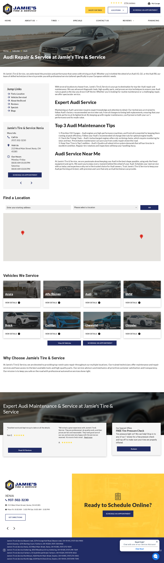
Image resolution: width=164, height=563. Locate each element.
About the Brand (18, 100)
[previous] (20, 182)
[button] (141, 236)
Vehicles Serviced (19, 97)
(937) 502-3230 (18, 140)
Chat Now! (140, 549)
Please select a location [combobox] (84, 207)
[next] (31, 182)
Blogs (13, 110)
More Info (11, 133)
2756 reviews (129, 3)
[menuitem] (8, 21)
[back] (7, 528)
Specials (14, 107)
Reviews (14, 104)
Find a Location (17, 94)
